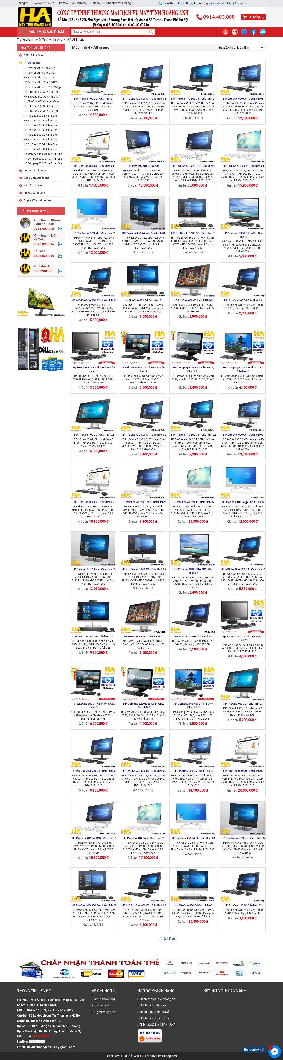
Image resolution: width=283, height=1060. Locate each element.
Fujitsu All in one (34, 192)
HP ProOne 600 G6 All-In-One (40, 115)
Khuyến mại (79, 3)
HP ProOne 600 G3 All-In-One (40, 130)
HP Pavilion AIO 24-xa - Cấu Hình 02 (93, 569)
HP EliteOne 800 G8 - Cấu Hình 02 (94, 502)
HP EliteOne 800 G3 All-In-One (41, 106)
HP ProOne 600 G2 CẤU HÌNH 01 (193, 300)
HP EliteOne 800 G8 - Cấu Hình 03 (243, 770)
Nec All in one (33, 185)
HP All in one (32, 62)
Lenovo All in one (35, 170)
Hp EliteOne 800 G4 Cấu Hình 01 (144, 300)
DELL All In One (33, 55)
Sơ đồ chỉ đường (104, 999)
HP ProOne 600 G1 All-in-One (40, 139)
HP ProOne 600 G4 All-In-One (40, 125)
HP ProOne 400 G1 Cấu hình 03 (243, 905)
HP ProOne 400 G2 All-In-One (40, 144)
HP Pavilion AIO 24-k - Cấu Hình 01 (243, 165)
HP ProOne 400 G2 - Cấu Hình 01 (94, 98)
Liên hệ (95, 3)
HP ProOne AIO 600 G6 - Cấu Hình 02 (143, 569)
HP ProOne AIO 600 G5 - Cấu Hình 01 (193, 98)
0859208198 (43, 271)
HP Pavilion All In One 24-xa (40, 68)
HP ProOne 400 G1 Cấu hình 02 (193, 636)
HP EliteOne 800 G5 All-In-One (41, 96)
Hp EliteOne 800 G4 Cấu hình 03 (193, 905)
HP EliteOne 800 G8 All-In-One (41, 91)
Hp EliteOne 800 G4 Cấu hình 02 (94, 636)
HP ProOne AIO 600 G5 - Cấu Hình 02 (193, 434)
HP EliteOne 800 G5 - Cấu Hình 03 (193, 770)
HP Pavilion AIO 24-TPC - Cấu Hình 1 (193, 165)
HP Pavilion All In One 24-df (40, 72)
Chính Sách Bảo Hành (153, 1005)
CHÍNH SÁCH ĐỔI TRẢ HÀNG (157, 1024)
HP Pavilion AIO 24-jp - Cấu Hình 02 (243, 502)
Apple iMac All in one (37, 200)
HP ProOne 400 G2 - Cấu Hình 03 (243, 703)
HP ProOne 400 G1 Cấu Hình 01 (243, 300)
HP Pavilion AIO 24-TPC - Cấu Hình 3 (94, 838)
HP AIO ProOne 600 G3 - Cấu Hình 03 (143, 905)
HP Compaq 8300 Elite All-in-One (43, 163)
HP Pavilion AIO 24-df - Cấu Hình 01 (94, 233)
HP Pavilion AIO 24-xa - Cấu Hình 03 (243, 838)
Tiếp (172, 938)
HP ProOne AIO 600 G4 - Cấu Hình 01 (143, 98)
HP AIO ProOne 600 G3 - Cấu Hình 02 (243, 569)
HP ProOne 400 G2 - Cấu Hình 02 (94, 434)
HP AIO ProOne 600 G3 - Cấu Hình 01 (94, 300)
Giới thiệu (63, 3)
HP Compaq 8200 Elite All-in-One (43, 158)
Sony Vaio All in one (37, 177)
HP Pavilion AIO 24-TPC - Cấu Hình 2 (144, 502)
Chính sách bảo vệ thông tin (157, 999)
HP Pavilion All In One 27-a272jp (42, 87)
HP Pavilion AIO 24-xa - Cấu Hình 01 (143, 233)
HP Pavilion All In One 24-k (39, 77)
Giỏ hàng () (256, 17)
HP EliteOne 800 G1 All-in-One (41, 110)
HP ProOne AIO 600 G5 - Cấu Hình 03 (143, 770)
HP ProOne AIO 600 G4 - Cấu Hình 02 (143, 434)
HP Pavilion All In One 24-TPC (40, 82)
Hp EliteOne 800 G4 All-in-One (41, 101)
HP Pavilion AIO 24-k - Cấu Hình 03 (143, 838)
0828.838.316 (44, 244)
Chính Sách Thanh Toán (155, 1018)
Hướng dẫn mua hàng (117, 3)
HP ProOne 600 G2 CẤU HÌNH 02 (143, 636)
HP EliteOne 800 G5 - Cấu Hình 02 (243, 434)
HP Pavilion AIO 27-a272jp (144, 165)
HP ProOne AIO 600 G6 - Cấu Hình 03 (94, 905)
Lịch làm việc (102, 1005)
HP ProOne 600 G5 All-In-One (40, 120)
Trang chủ (24, 39)
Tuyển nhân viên (104, 1012)
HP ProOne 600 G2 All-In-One (40, 134)
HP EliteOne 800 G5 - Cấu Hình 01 (243, 98)
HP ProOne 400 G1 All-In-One (40, 149)
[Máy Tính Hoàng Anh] (141, 26)
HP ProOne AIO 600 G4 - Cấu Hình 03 (94, 770)
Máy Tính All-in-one (35, 47)
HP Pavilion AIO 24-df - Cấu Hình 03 (193, 838)
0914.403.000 (44, 229)
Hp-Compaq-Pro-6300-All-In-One (43, 153)
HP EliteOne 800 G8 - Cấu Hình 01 (94, 165)
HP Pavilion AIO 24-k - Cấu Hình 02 (193, 502)
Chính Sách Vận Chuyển (154, 1012)
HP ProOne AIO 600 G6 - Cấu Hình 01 (193, 233)
